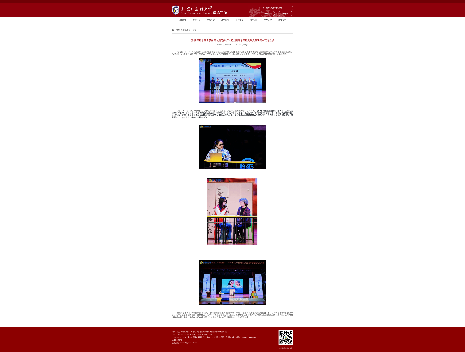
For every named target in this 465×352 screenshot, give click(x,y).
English (285, 14)
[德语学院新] (202, 10)
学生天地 (268, 20)
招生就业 (254, 20)
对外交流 (239, 20)
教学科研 (225, 20)
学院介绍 (196, 20)
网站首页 (183, 20)
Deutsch (267, 14)
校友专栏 (282, 20)
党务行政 (211, 20)
